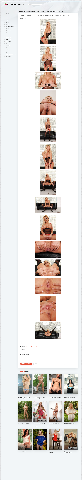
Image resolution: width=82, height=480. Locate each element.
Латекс (7, 43)
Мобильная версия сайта (11, 54)
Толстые (7, 28)
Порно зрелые (8, 50)
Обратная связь (9, 52)
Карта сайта (8, 56)
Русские (7, 35)
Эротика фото (27, 346)
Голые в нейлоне (34, 346)
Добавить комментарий (26, 363)
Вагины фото (8, 41)
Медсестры (8, 45)
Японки (7, 33)
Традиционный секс (10, 49)
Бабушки (7, 22)
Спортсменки (8, 37)
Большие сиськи (9, 18)
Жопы (7, 20)
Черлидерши (8, 39)
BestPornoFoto (15, 4)
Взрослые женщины (10, 26)
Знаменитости (8, 30)
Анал (7, 47)
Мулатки (7, 32)
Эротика (7, 13)
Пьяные (7, 24)
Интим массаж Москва (10, 15)
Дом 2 (7, 16)
